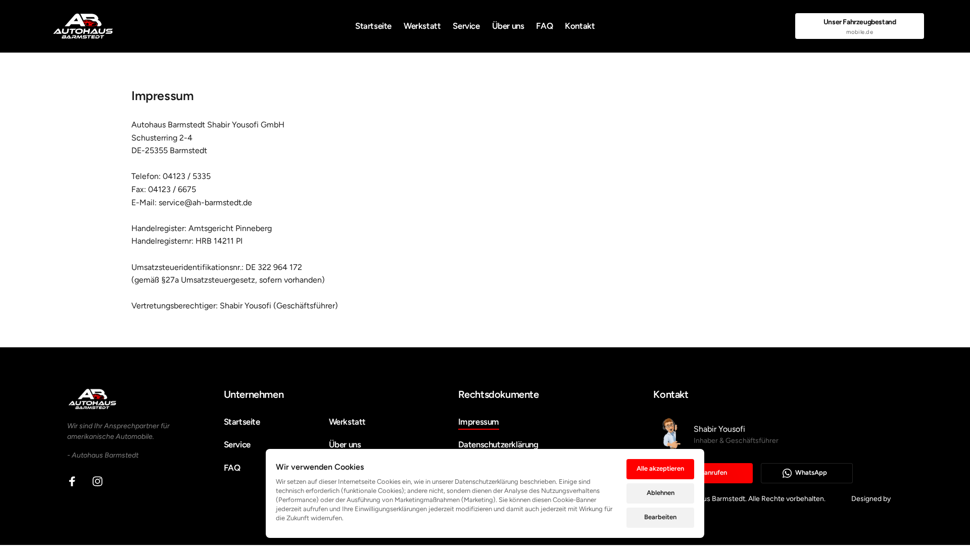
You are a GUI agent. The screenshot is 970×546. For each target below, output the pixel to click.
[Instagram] (101, 481)
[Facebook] (75, 481)
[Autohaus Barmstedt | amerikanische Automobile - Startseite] (83, 26)
